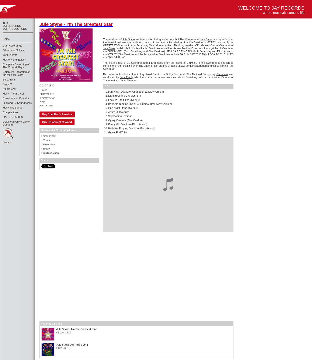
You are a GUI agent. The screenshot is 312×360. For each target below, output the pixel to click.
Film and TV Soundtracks (17, 103)
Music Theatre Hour (14, 93)
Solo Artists (9, 79)
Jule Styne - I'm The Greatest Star (76, 329)
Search (7, 142)
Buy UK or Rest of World (57, 122)
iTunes (45, 140)
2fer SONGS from (13, 117)
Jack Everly (126, 77)
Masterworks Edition (14, 59)
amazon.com (48, 135)
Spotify (45, 148)
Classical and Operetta (16, 98)
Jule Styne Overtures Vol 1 (72, 344)
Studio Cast (9, 89)
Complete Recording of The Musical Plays (16, 66)
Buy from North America (57, 114)
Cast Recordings (12, 45)
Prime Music (48, 144)
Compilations (10, 112)
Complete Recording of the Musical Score (16, 73)
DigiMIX (7, 84)
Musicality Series (12, 107)
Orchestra (222, 74)
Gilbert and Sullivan (14, 50)
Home (6, 39)
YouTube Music (50, 152)
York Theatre (10, 55)
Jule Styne (128, 39)
